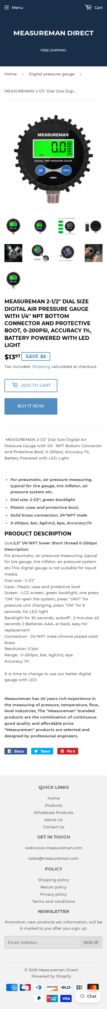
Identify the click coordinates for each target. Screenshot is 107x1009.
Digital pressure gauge (52, 73)
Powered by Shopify (51, 976)
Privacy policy (53, 894)
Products (53, 805)
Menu (17, 7)
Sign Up (91, 942)
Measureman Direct (53, 33)
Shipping (41, 366)
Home (10, 73)
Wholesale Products (53, 812)
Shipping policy (53, 879)
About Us (53, 819)
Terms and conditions (53, 901)
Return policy (53, 887)
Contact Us (53, 826)
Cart (98, 7)
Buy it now (31, 406)
